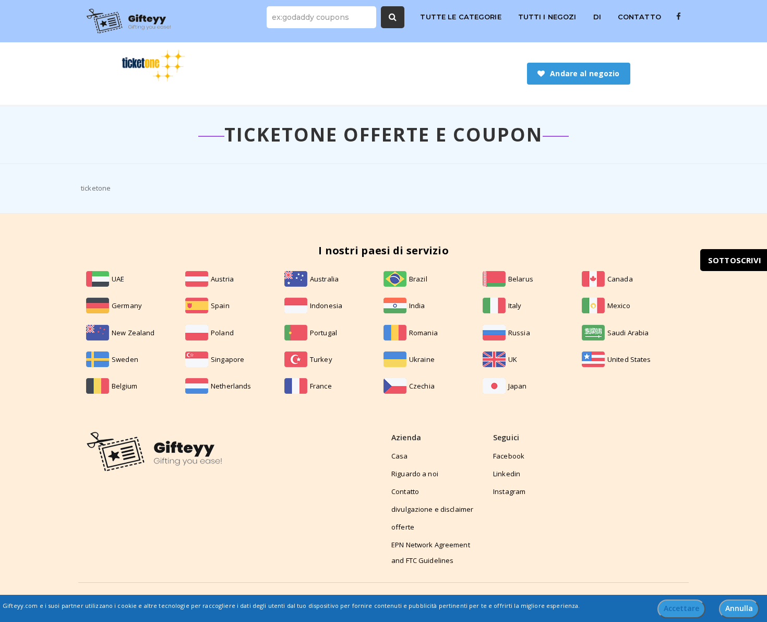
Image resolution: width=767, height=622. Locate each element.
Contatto (405, 491)
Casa (399, 456)
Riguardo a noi (414, 473)
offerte (402, 527)
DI (597, 17)
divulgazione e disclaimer (432, 509)
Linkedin (506, 473)
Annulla (739, 608)
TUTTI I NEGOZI (547, 17)
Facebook (508, 456)
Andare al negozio (584, 73)
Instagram (509, 491)
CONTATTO (639, 17)
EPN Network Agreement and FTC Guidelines (430, 552)
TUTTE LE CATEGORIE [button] (460, 17)
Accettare (681, 608)
